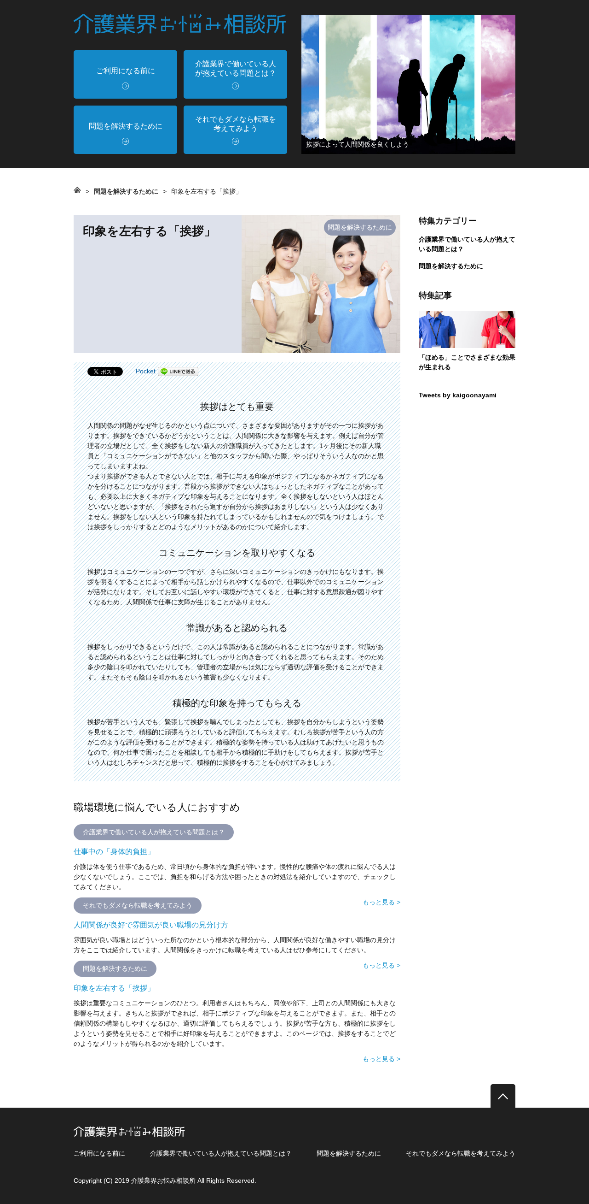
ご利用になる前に (125, 71)
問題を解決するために (125, 126)
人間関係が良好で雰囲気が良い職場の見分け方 (151, 925)
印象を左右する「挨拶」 (114, 988)
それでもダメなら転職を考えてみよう (235, 123)
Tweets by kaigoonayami (458, 395)
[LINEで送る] (178, 371)
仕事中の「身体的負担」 (114, 852)
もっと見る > (381, 902)
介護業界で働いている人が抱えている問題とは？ (235, 68)
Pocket (146, 371)
